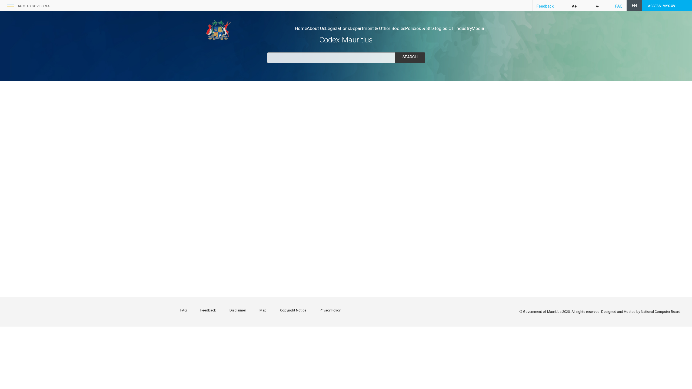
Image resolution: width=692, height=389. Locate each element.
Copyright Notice (293, 310)
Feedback (545, 6)
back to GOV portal (34, 6)
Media (478, 28)
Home (301, 28)
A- (597, 6)
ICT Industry (459, 28)
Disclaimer (237, 310)
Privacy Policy (330, 310)
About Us (316, 28)
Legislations (337, 28)
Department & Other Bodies (377, 28)
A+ (574, 6)
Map (263, 310)
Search (410, 57)
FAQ (619, 6)
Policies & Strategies (426, 28)
